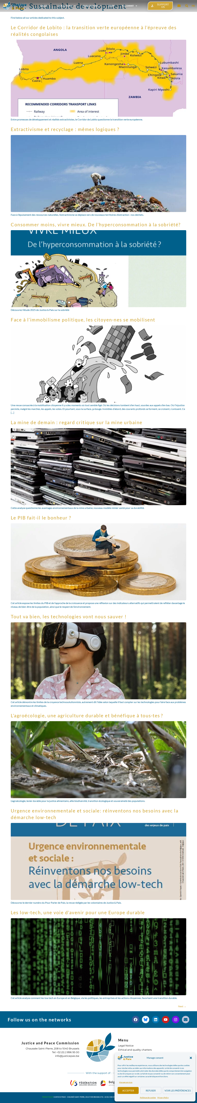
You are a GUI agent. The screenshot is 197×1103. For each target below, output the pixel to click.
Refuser (151, 1090)
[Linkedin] (155, 1019)
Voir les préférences (178, 1090)
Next (182, 1006)
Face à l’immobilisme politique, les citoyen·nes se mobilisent (83, 319)
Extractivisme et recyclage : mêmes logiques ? (65, 129)
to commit (128, 5)
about (43, 5)
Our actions (65, 5)
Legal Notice (126, 1045)
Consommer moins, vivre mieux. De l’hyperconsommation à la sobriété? (96, 224)
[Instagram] (175, 1019)
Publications (90, 5)
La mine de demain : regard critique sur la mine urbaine (77, 422)
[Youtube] (165, 1019)
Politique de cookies (148, 1097)
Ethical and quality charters (135, 1049)
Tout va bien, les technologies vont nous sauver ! (69, 616)
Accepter (128, 1090)
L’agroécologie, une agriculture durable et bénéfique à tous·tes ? (87, 715)
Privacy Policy (163, 1097)
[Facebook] (135, 1019)
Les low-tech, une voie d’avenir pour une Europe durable (78, 912)
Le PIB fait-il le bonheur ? (41, 517)
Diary (111, 5)
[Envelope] (185, 1019)
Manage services (125, 1082)
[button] (190, 1057)
